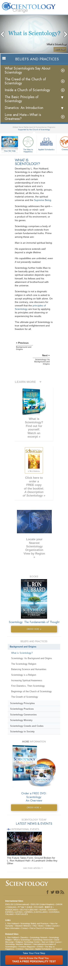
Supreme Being (42, 200)
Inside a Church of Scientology (27, 90)
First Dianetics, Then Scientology (28, 686)
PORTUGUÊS (22, 914)
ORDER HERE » (34, 629)
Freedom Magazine (27, 947)
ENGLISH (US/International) (17, 904)
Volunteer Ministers (23, 926)
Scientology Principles (22, 703)
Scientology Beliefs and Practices (34, 923)
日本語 (29, 907)
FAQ (35, 926)
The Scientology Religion (23, 664)
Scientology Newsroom (42, 940)
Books (41, 926)
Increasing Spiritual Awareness (26, 680)
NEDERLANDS (11, 910)
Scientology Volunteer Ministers (18, 944)
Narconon (29, 949)
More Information (12, 928)
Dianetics (24, 937)
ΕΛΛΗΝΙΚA (54, 912)
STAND (40, 947)
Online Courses (52, 926)
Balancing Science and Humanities (28, 669)
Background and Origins (23, 646)
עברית (21, 907)
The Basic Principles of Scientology (21, 99)
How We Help (10, 151)
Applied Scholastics (46, 149)
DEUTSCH (24, 910)
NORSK (42, 910)
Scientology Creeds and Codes (26, 726)
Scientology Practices (22, 709)
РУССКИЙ (38, 907)
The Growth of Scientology (24, 697)
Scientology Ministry (21, 720)
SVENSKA (52, 910)
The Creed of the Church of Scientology (25, 81)
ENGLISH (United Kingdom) (42, 904)
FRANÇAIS (11, 907)
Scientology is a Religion (23, 675)
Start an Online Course (51, 942)
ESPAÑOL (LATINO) (14, 912)
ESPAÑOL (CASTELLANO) (36, 912)
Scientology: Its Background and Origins (31, 658)
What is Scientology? (22, 653)
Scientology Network (38, 937)
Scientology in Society (22, 731)
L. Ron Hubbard (12, 923)
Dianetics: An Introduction (24, 107)
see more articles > (33, 868)
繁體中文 (48, 907)
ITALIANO (9, 914)
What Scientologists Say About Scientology (27, 70)
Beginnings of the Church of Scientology (31, 691)
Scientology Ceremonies (23, 714)
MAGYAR (34, 910)
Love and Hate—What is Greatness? (23, 116)
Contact (24, 928)
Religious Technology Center (28, 942)
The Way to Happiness (28, 150)
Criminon (20, 949)
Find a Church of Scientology (42, 928)
